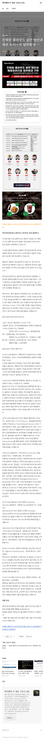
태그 (7, 8)
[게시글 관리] (13, 636)
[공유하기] (10, 636)
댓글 (3, 681)
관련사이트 (5, 730)
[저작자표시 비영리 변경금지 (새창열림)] (29, 636)
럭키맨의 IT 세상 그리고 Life (13, 3)
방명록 (14, 8)
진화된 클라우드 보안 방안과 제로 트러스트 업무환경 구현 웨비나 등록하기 (22, 627)
